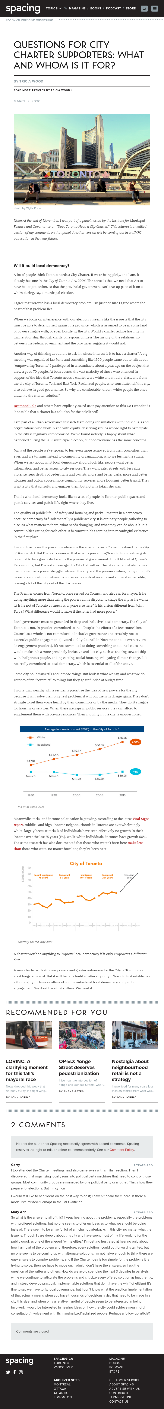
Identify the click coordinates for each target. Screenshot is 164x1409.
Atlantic (61, 1393)
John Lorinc (21, 1097)
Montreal (62, 1384)
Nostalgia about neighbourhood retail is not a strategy (130, 1070)
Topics (52, 8)
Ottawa (60, 1389)
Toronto (61, 1363)
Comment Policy (122, 1149)
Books (95, 8)
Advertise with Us (124, 1389)
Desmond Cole (25, 405)
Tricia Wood (31, 81)
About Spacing (121, 1384)
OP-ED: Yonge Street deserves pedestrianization (79, 1067)
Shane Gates (74, 1091)
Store (131, 8)
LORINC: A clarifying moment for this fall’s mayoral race (27, 1070)
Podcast (113, 8)
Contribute (119, 1393)
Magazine (77, 8)
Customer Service (124, 1380)
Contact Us (119, 1401)
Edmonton (63, 1397)
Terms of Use (120, 1397)
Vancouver (63, 1367)
